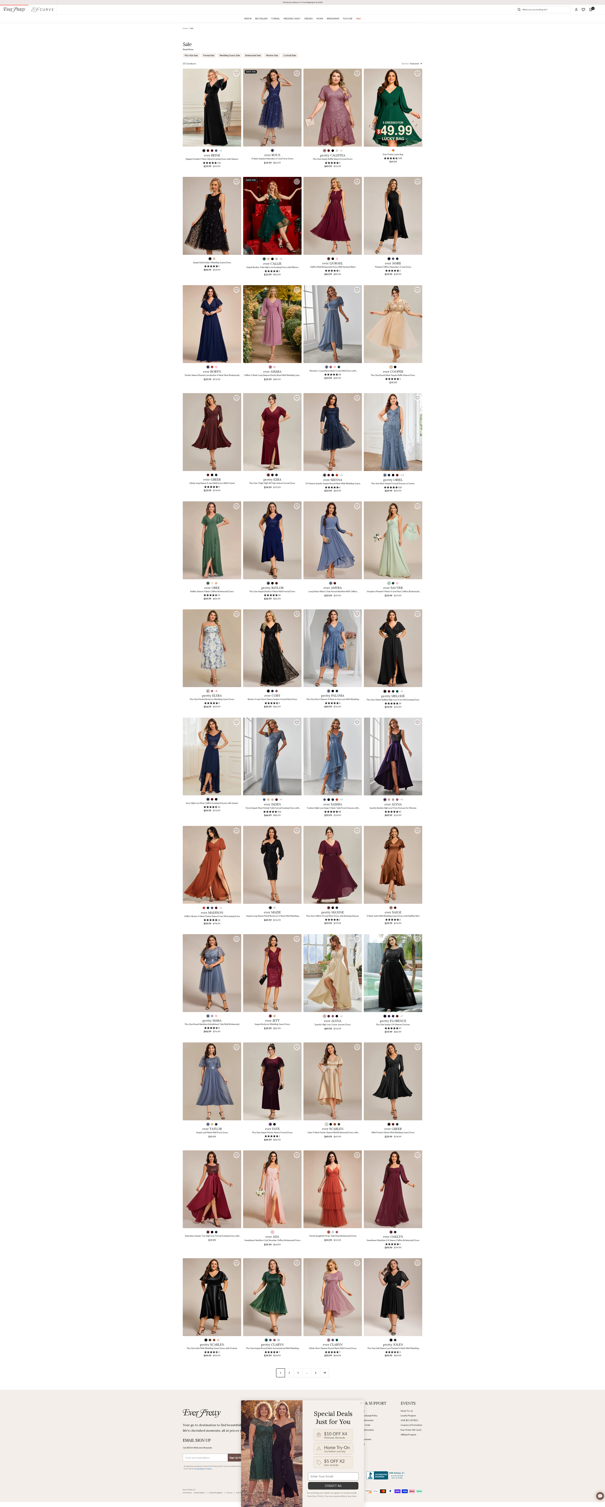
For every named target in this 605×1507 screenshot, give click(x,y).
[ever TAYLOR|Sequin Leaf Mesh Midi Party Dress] (212, 1081)
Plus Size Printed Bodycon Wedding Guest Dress (212, 699)
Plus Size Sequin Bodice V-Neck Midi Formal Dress (272, 591)
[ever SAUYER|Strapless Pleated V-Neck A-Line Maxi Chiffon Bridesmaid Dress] (393, 540)
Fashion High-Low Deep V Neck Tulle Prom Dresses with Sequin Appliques (332, 808)
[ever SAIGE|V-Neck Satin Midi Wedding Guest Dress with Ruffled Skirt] (393, 865)
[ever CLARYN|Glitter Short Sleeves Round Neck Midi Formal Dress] (332, 1297)
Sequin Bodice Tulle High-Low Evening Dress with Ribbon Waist (272, 267)
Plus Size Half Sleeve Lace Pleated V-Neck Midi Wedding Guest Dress (393, 1348)
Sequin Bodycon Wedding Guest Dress (272, 1024)
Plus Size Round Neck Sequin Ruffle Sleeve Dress (393, 375)
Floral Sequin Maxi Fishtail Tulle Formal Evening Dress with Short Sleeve (272, 808)
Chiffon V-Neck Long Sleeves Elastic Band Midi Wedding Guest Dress (272, 375)
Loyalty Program (408, 1415)
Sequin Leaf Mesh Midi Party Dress (212, 1132)
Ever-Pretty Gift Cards (411, 1430)
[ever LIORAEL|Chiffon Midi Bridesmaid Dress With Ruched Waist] (332, 216)
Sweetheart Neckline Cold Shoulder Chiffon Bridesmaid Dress (272, 1240)
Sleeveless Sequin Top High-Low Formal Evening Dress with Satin (212, 1236)
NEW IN (247, 18)
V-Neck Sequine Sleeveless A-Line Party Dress (272, 158)
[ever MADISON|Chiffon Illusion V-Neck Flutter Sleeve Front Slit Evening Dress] (212, 865)
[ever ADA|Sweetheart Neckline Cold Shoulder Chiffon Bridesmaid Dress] (272, 1189)
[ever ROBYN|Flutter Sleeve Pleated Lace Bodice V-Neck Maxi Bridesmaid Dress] (212, 324)
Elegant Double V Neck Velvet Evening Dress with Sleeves (212, 159)
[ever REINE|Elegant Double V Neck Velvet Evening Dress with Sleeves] (212, 108)
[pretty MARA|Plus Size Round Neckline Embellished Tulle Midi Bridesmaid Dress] (212, 973)
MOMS (320, 18)
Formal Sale (208, 55)
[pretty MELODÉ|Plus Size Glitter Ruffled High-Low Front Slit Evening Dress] (393, 648)
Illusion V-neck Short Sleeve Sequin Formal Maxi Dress (272, 699)
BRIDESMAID (333, 18)
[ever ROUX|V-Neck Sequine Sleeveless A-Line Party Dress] (272, 108)
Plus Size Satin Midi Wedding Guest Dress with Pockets (212, 1348)
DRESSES (308, 18)
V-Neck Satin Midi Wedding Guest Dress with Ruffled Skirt (393, 916)
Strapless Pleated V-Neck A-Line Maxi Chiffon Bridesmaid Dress (393, 591)
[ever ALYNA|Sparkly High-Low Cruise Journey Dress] (332, 973)
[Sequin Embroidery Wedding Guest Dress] (212, 216)
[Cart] (590, 9)
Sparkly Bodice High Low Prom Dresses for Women (393, 808)
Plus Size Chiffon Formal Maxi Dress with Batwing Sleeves (332, 916)
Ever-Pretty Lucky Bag (393, 154)
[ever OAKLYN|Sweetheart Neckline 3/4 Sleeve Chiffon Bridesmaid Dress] (393, 1189)
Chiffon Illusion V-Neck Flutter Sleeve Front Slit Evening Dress (212, 916)
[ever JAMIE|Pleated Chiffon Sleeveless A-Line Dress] (393, 216)
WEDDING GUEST (292, 18)
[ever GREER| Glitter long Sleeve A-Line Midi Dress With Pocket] (212, 432)
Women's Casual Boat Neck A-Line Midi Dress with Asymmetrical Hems (333, 371)
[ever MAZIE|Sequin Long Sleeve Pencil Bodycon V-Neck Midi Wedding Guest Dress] (272, 865)
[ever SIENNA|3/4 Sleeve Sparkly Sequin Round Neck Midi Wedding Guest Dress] (332, 432)
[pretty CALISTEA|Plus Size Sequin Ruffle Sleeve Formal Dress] (332, 108)
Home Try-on (407, 1411)
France (229, 1492)
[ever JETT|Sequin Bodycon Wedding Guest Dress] (272, 973)
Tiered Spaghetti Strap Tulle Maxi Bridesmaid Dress (333, 1236)
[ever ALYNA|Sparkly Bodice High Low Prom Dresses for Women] (393, 757)
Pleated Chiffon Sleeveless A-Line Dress (393, 267)
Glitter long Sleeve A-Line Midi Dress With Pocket (212, 483)
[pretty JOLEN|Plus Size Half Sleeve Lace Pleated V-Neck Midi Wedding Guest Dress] (393, 1297)
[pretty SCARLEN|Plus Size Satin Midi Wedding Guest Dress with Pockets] (212, 1297)
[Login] (576, 9)
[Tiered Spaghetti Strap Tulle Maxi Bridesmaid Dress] (332, 1189)
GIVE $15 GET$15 (409, 1420)
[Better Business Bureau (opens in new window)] (386, 1475)
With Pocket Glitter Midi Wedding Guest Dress (393, 1132)
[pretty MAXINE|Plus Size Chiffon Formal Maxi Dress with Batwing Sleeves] (332, 865)
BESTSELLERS (261, 18)
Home (185, 28)
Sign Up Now (236, 1457)
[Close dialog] (361, 1403)
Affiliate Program (408, 1434)
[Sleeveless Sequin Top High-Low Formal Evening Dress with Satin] (212, 1189)
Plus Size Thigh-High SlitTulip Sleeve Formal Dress (272, 483)
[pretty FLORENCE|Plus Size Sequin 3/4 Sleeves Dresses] (393, 973)
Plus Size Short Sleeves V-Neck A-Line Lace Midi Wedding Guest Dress (333, 699)
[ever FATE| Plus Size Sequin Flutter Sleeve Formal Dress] (272, 1081)
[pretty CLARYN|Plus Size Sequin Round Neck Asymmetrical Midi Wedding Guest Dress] (272, 1297)
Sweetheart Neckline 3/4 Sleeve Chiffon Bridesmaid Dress (393, 1240)
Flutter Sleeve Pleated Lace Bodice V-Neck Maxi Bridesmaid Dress (212, 375)
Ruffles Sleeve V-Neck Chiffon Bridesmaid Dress (212, 591)
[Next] (324, 1372)
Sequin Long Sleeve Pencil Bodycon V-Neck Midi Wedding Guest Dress (272, 916)
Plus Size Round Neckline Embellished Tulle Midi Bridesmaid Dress (212, 1024)
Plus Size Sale (191, 55)
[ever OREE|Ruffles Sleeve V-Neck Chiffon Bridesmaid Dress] (212, 540)
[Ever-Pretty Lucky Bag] (393, 108)
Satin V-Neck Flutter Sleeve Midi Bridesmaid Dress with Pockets (333, 1132)
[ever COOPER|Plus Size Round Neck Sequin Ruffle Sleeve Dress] (393, 324)
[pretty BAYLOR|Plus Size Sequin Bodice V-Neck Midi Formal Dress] (272, 540)
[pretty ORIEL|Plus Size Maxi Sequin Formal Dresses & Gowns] (393, 432)
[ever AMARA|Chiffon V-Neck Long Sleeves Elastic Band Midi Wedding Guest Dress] (272, 324)
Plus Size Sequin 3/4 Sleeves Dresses (393, 1024)
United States (199, 1492)
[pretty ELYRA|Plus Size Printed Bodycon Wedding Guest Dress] (212, 648)
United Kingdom (216, 1492)
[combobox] (546, 9)
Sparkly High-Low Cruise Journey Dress (333, 1024)
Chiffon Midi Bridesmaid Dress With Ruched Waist (333, 267)
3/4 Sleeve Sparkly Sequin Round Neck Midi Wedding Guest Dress (332, 483)
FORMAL (275, 18)
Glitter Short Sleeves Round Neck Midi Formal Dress (333, 1348)
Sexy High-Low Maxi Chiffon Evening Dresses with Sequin (212, 803)
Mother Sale (272, 55)
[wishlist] (583, 9)
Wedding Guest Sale (230, 55)
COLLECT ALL (333, 1486)
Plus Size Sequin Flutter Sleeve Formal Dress (272, 1132)
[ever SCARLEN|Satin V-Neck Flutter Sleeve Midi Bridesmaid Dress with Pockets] (332, 1081)
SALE (358, 18)
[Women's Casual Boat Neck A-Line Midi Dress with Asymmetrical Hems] (332, 324)
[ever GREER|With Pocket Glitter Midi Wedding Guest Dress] (393, 1081)
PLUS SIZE (347, 18)
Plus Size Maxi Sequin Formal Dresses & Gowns (393, 483)
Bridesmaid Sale (253, 55)
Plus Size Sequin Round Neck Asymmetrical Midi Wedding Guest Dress (272, 1348)
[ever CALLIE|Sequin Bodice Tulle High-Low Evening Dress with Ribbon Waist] (272, 216)
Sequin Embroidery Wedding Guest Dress (212, 262)
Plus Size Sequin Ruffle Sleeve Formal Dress (332, 159)
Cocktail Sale (289, 55)
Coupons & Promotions (411, 1425)
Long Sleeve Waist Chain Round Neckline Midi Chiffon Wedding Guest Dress (332, 591)
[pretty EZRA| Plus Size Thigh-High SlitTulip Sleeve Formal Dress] (272, 432)
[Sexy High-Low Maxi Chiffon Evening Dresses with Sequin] (212, 757)
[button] (236, 73)
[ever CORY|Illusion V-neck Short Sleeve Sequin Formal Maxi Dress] (272, 648)
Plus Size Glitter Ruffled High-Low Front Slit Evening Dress (393, 699)
